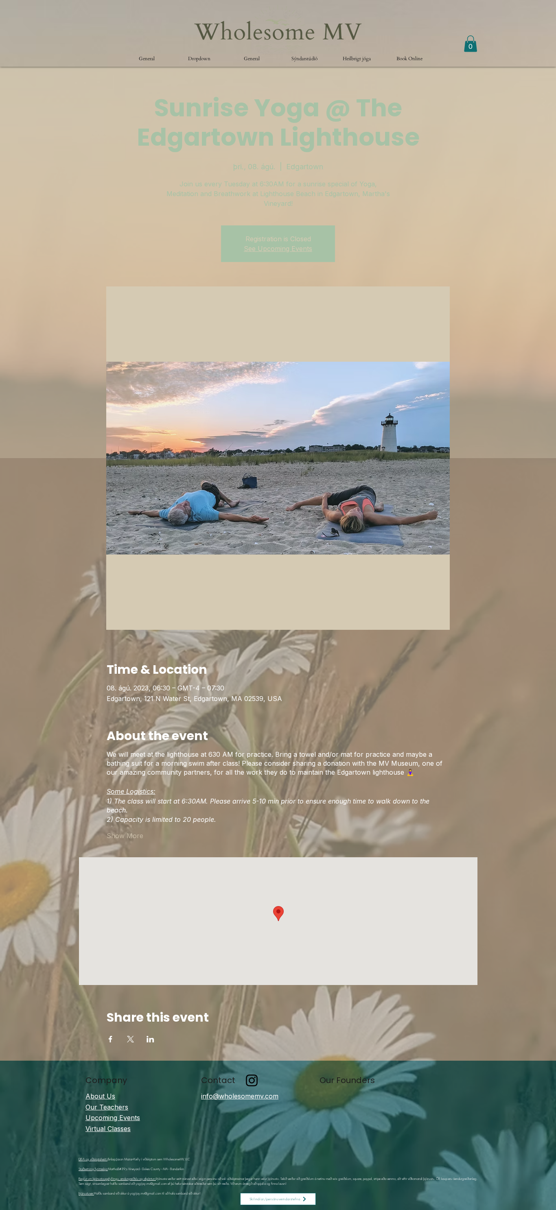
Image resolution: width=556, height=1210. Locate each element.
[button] (199, 58)
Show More (125, 836)
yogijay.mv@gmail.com (151, 1184)
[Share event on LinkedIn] (150, 1039)
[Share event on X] (130, 1039)
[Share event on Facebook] (110, 1039)
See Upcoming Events (278, 249)
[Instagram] (252, 1080)
